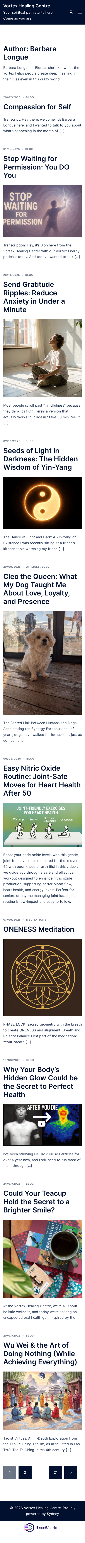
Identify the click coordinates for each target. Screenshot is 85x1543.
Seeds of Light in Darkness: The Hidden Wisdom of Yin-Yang (40, 459)
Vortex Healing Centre (26, 5)
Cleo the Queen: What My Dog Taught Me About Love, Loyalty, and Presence (40, 589)
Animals (33, 566)
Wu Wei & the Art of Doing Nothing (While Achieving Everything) (40, 1353)
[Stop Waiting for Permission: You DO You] (42, 210)
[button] (71, 12)
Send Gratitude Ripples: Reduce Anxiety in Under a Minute (34, 297)
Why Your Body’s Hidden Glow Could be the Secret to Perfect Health (40, 1082)
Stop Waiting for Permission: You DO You (36, 167)
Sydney (53, 1513)
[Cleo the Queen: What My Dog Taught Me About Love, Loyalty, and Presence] (42, 662)
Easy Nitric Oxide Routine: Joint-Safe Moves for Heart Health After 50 (42, 780)
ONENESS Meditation (38, 929)
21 (56, 1472)
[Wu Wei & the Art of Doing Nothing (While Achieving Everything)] (42, 1400)
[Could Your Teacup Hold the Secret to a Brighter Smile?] (42, 1258)
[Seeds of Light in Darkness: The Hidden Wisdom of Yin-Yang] (42, 502)
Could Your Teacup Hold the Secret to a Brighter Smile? (36, 1201)
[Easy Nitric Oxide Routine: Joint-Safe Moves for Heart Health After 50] (42, 824)
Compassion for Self (37, 107)
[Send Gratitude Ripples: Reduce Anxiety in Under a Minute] (42, 358)
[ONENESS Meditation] (42, 977)
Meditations (36, 919)
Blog (30, 97)
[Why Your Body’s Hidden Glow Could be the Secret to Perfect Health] (42, 1124)
